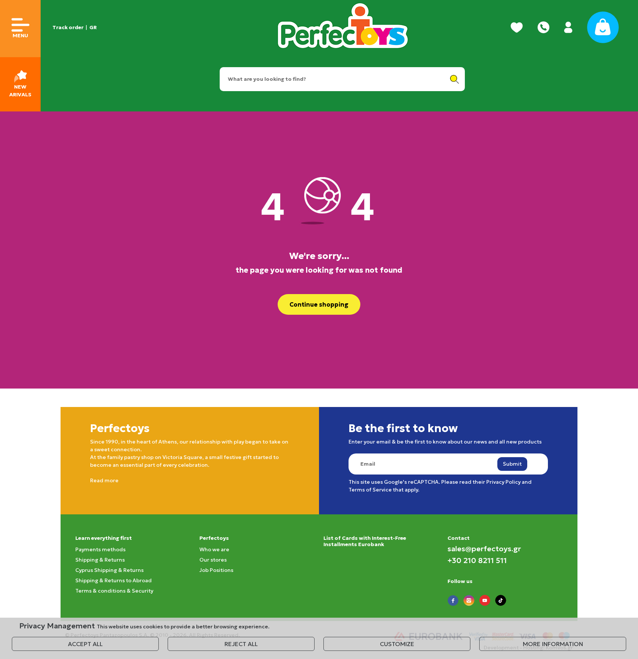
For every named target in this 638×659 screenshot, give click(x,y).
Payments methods (100, 549)
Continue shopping (319, 304)
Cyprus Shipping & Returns (109, 570)
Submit (512, 463)
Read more (104, 480)
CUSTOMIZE (397, 644)
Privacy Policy (503, 482)
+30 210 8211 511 (477, 560)
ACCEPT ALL (85, 644)
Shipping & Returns (100, 559)
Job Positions (216, 570)
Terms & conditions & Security (114, 590)
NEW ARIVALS (20, 90)
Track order (67, 27)
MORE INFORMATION (553, 644)
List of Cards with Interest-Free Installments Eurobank (364, 541)
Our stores (213, 559)
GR (93, 27)
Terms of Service (370, 489)
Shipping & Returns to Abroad (113, 580)
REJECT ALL (241, 644)
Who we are (214, 549)
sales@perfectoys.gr (484, 548)
